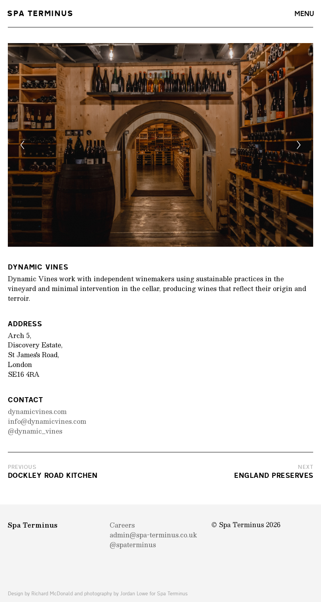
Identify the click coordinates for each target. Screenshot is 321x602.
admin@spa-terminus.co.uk (153, 535)
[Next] (298, 145)
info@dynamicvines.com (47, 421)
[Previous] (22, 145)
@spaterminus (133, 544)
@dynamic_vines (35, 431)
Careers (122, 525)
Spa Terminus (40, 13)
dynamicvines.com (37, 411)
